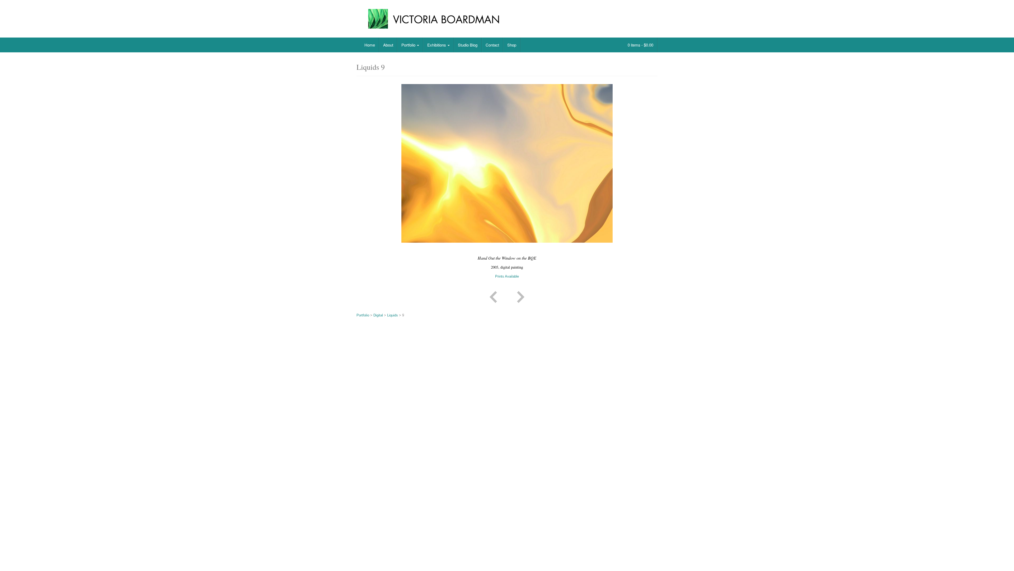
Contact (492, 45)
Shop (511, 45)
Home (369, 45)
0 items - (640, 45)
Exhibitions (437, 45)
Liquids (392, 315)
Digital (378, 315)
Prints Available (507, 276)
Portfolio (408, 45)
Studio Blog (467, 45)
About (388, 45)
